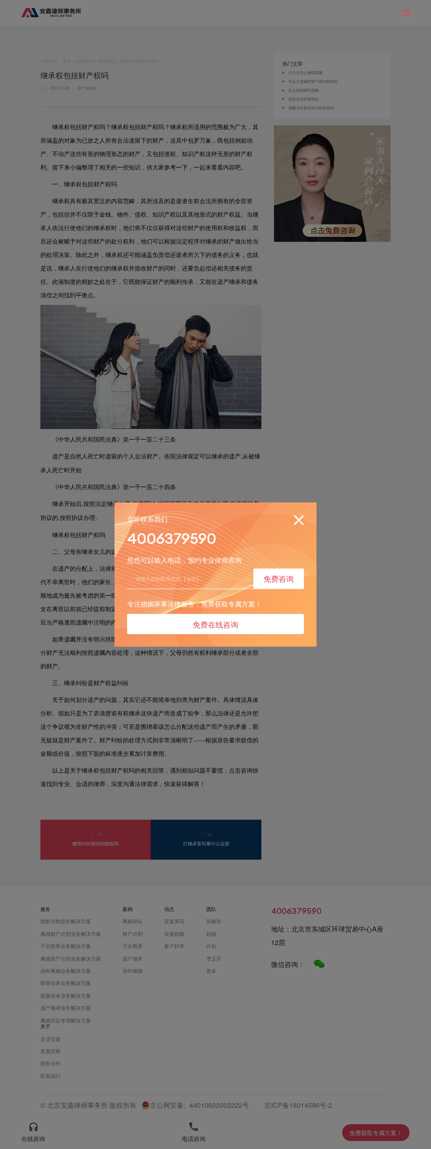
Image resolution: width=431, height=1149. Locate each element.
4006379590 (171, 538)
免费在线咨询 (215, 623)
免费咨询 (278, 578)
